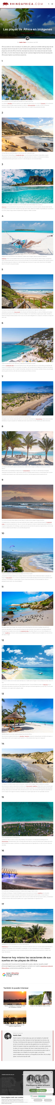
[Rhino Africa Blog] (22, 4)
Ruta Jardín (17, 312)
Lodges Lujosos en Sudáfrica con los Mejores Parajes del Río (15, 1025)
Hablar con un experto (38, 1090)
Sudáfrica (7, 633)
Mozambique (39, 419)
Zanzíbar (10, 103)
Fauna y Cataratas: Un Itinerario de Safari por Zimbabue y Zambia (15, 1006)
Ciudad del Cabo (20, 155)
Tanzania (43, 103)
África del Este (31, 105)
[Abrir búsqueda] (49, 4)
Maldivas (4, 258)
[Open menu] (52, 4)
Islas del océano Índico (28, 33)
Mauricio (4, 207)
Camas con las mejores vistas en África (40, 1005)
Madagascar (5, 946)
